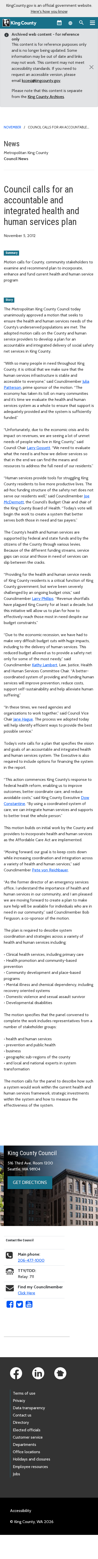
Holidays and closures (31, 1459)
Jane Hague (23, 719)
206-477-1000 (31, 1260)
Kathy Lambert (44, 665)
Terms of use (24, 1393)
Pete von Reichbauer (50, 870)
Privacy (19, 1400)
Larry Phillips (43, 598)
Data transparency (29, 1407)
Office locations (26, 1451)
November (12, 127)
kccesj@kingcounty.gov (41, 80)
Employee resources (30, 1466)
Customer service (28, 1437)
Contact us (22, 1415)
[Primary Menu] (92, 22)
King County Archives (46, 96)
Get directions (30, 1182)
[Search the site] (81, 22)
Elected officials (26, 1430)
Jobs (16, 1474)
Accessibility (20, 1510)
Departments (24, 1444)
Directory (21, 1422)
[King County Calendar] (59, 22)
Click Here (26, 1293)
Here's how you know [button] (49, 11)
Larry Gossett (38, 447)
